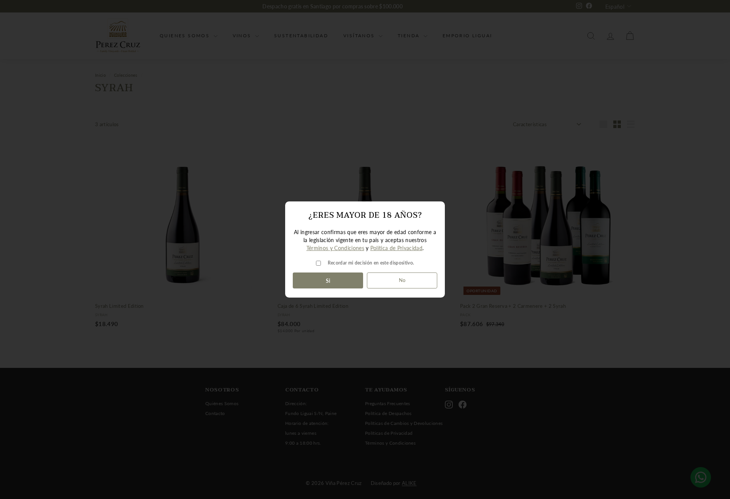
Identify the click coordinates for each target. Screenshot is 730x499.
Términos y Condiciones (335, 248)
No (402, 280)
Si (328, 280)
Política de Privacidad (396, 248)
